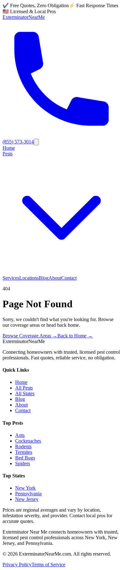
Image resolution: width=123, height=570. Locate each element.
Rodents (23, 446)
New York (25, 488)
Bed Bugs (25, 457)
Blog (44, 278)
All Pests (24, 387)
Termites (23, 452)
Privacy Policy (17, 564)
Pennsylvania (28, 493)
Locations (29, 278)
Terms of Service (48, 564)
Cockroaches (28, 441)
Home (9, 148)
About (55, 278)
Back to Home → (75, 335)
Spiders (22, 463)
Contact (69, 278)
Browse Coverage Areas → (30, 335)
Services (11, 278)
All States (24, 393)
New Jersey (26, 499)
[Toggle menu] (36, 142)
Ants (20, 435)
